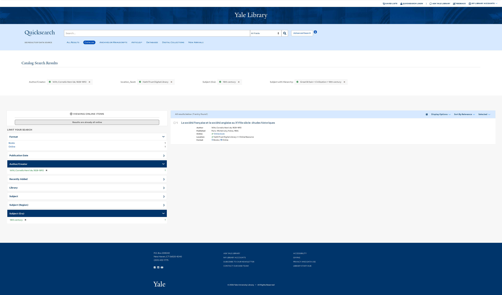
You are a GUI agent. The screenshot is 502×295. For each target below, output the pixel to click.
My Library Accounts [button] (483, 3)
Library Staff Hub (302, 266)
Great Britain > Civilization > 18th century (321, 82)
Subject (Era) (16, 213)
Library (13, 187)
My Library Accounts (234, 257)
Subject (13, 196)
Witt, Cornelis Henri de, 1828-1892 (69, 82)
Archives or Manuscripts (113, 42)
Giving (296, 257)
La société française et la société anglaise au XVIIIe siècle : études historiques (228, 122)
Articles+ (136, 42)
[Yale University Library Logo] (251, 15)
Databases (152, 42)
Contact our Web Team (236, 266)
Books (12, 143)
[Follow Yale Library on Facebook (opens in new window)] (155, 267)
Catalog (89, 42)
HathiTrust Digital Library (155, 82)
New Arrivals (195, 42)
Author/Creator (18, 163)
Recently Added (18, 178)
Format (13, 136)
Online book (219, 134)
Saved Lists (391, 3)
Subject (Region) (18, 204)
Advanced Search (302, 33)
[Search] (284, 33)
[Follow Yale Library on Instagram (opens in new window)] (158, 267)
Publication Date (18, 155)
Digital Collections (173, 42)
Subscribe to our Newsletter (238, 262)
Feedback (461, 3)
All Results (73, 42)
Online (12, 146)
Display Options (439, 114)
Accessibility (300, 253)
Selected (482, 114)
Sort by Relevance (463, 114)
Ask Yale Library (441, 3)
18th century (229, 82)
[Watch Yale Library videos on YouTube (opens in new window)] (162, 267)
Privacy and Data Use (304, 262)
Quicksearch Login (413, 3)
